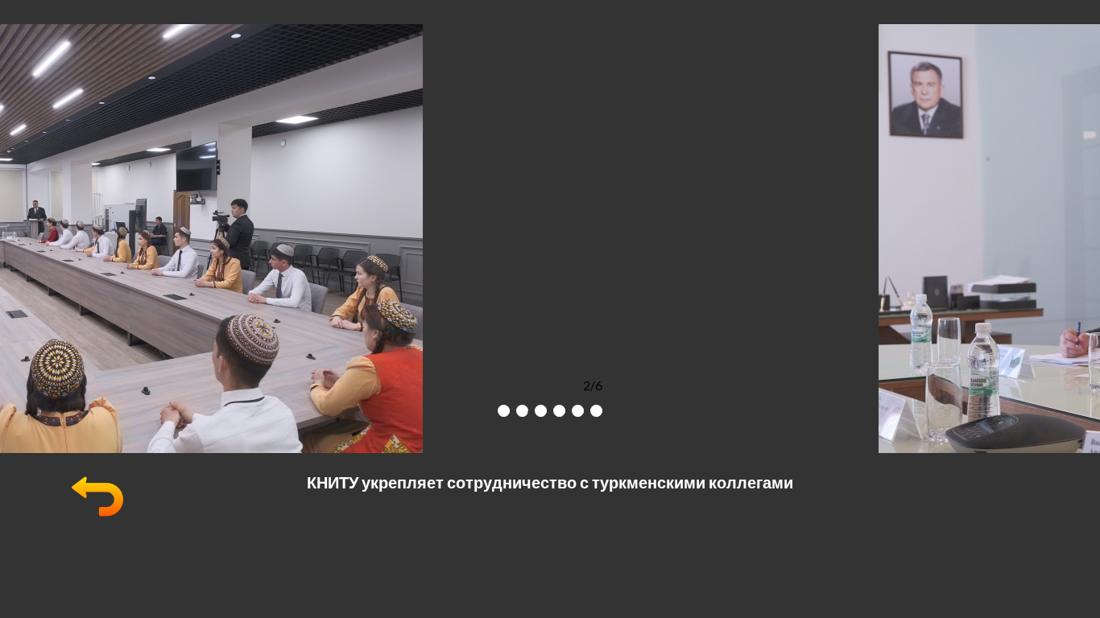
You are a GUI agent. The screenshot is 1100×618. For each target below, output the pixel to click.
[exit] (97, 517)
